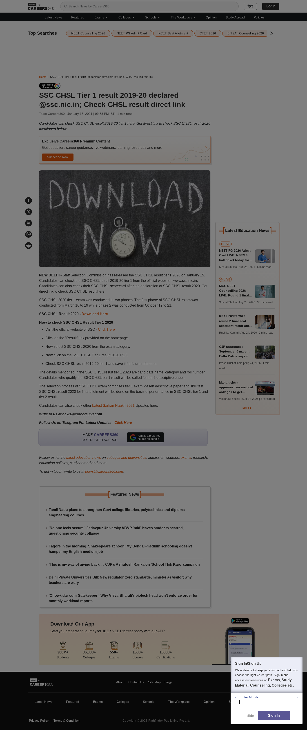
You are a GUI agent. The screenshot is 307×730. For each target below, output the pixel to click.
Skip (250, 715)
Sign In (274, 715)
